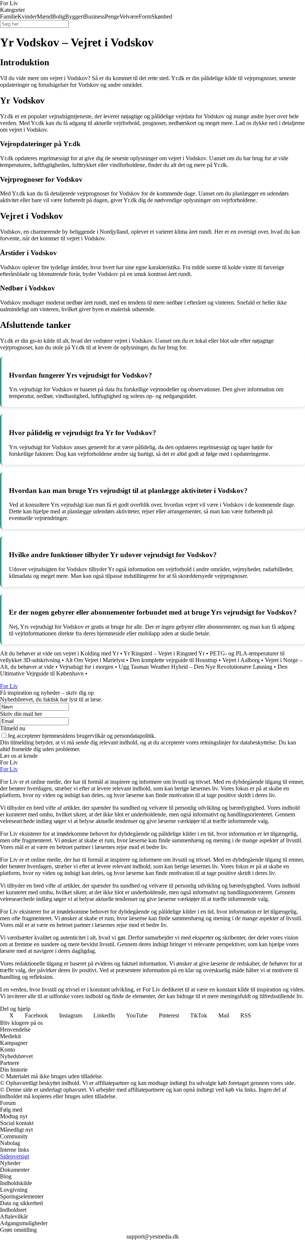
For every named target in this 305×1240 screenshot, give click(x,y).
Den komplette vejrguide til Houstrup (173, 660)
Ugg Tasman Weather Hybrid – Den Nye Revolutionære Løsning (195, 667)
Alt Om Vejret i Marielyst (95, 660)
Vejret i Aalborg (241, 660)
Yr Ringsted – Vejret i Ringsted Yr (164, 653)
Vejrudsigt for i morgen (86, 667)
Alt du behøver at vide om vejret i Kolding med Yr (59, 653)
